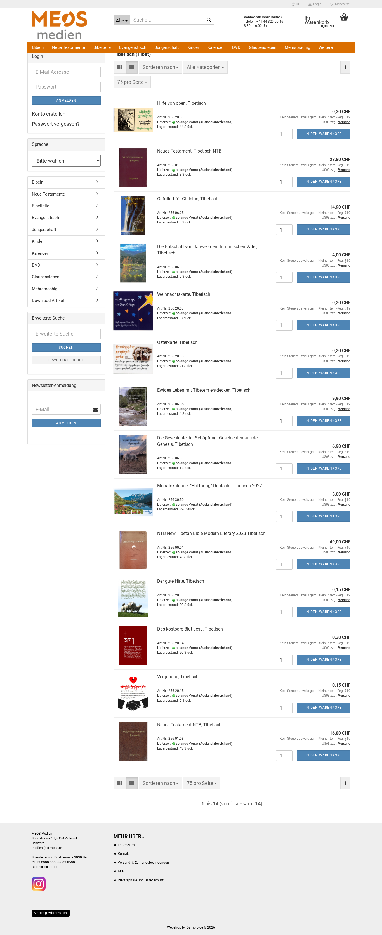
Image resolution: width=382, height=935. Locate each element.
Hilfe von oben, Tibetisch (181, 103)
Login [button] (317, 4)
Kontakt (124, 854)
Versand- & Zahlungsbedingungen (143, 863)
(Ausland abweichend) (215, 122)
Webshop (174, 927)
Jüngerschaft (167, 47)
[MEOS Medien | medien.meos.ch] (68, 25)
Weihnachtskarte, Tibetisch (183, 294)
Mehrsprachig (297, 47)
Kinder (193, 47)
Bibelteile (102, 47)
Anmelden (66, 101)
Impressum (126, 845)
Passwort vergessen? (56, 124)
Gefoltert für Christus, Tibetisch (187, 198)
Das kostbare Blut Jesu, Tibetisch (190, 629)
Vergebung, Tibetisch (178, 676)
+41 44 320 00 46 (269, 21)
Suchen (66, 347)
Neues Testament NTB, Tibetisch (189, 724)
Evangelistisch (132, 47)
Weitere (326, 47)
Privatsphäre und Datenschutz (141, 880)
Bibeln (38, 47)
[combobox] (160, 67)
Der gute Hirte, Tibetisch (180, 581)
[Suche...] (209, 20)
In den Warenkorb (323, 134)
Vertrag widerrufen (50, 913)
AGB (121, 871)
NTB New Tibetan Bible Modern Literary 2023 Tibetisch (211, 533)
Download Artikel (48, 300)
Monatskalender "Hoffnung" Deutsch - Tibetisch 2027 (209, 485)
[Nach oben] (366, 926)
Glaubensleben (262, 47)
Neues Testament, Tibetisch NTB (189, 151)
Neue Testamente (68, 47)
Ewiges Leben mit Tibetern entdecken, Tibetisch (204, 390)
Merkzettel (341, 4)
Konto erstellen (48, 114)
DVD (236, 47)
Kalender (215, 47)
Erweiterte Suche (66, 360)
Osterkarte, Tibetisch (177, 342)
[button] (295, 4)
